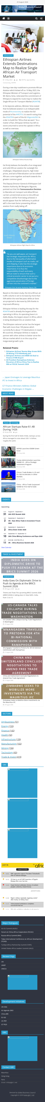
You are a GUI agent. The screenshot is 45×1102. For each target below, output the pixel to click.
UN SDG (4, 1007)
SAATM (13, 83)
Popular (6, 423)
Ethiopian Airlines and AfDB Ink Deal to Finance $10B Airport (22, 357)
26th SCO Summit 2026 (16, 514)
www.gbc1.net (29, 1095)
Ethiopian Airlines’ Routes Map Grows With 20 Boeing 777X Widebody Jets (24, 352)
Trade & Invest (8, 577)
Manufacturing (8, 743)
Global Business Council (26, 1092)
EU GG (3, 1017)
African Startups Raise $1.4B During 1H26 (19, 428)
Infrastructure (8, 55)
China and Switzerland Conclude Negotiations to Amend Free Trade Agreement (20, 677)
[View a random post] (41, 18)
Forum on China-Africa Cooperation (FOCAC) (17, 932)
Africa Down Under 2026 (17, 530)
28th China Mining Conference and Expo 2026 (25, 536)
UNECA (3, 969)
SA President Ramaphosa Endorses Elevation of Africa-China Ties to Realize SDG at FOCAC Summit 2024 (22, 362)
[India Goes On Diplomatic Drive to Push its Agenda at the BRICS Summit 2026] (22, 559)
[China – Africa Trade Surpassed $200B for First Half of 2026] (8, 483)
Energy (4, 726)
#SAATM (36, 101)
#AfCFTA (19, 114)
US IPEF (4, 1021)
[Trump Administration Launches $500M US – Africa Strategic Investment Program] (8, 459)
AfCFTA (23, 80)
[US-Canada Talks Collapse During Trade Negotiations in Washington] (21, 604)
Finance (5, 730)
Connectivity (6, 83)
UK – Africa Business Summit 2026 (21, 543)
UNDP (3, 965)
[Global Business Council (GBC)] (3, 18)
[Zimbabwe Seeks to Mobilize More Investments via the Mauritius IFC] (21, 685)
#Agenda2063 (32, 117)
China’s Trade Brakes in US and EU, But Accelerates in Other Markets (28, 474)
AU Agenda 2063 (7, 1010)
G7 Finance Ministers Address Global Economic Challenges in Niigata (19, 387)
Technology (14, 423)
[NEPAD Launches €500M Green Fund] (8, 448)
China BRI (4, 1014)
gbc (17, 80)
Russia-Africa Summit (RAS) (11, 935)
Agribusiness (7, 721)
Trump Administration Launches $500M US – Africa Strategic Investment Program (28, 462)
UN (2, 962)
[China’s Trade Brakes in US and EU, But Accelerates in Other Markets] (8, 471)
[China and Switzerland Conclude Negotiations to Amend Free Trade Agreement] (21, 657)
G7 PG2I (4, 1024)
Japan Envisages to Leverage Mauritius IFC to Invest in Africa (21, 379)
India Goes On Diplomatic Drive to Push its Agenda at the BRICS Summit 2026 (22, 583)
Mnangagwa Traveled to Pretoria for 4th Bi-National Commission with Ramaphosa (22, 649)
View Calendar (6, 547)
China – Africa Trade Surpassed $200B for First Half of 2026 (28, 485)
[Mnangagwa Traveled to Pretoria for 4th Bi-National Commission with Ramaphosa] (21, 629)
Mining (4, 748)
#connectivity (15, 111)
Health (4, 734)
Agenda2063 (30, 80)
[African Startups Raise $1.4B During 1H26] (22, 398)
